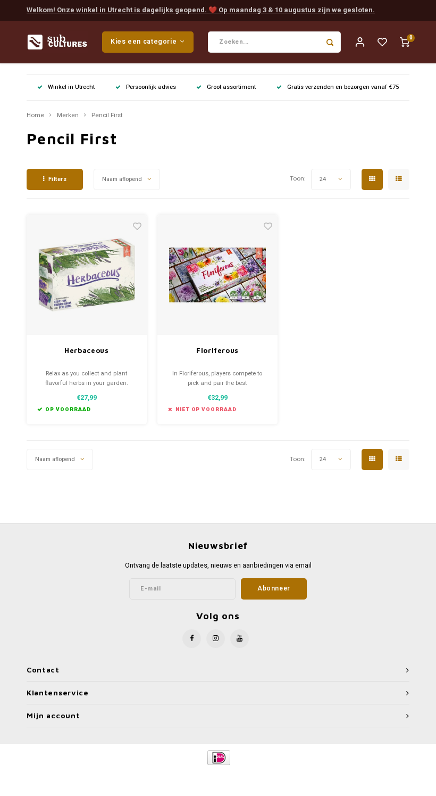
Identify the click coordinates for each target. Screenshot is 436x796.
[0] (404, 42)
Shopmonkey (308, 775)
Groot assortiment (231, 87)
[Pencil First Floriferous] (217, 275)
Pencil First (107, 115)
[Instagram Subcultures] (215, 638)
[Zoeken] (330, 42)
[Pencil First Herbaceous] (87, 275)
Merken (68, 115)
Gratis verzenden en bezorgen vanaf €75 (343, 87)
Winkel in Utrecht (71, 87)
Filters (57, 179)
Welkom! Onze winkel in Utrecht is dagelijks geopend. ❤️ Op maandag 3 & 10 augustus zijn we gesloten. (201, 10)
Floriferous (217, 350)
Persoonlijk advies (151, 87)
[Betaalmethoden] (218, 757)
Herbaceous (86, 350)
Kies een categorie (144, 41)
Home (35, 115)
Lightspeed (243, 775)
